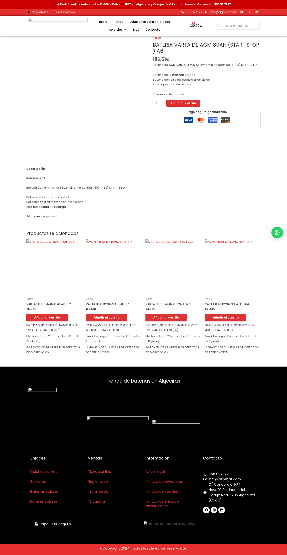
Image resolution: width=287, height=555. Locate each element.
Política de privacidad (164, 481)
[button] (277, 232)
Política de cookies (161, 491)
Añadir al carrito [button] (47, 317)
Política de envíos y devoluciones (162, 503)
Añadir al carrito (183, 103)
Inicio (103, 22)
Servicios (116, 30)
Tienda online (99, 471)
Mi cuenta (96, 501)
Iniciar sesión (99, 491)
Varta (157, 38)
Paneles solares (44, 501)
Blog (136, 30)
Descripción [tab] (35, 169)
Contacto (152, 30)
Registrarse (98, 481)
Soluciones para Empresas (149, 22)
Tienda (118, 22)
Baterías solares (44, 491)
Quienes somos (43, 471)
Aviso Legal (155, 471)
